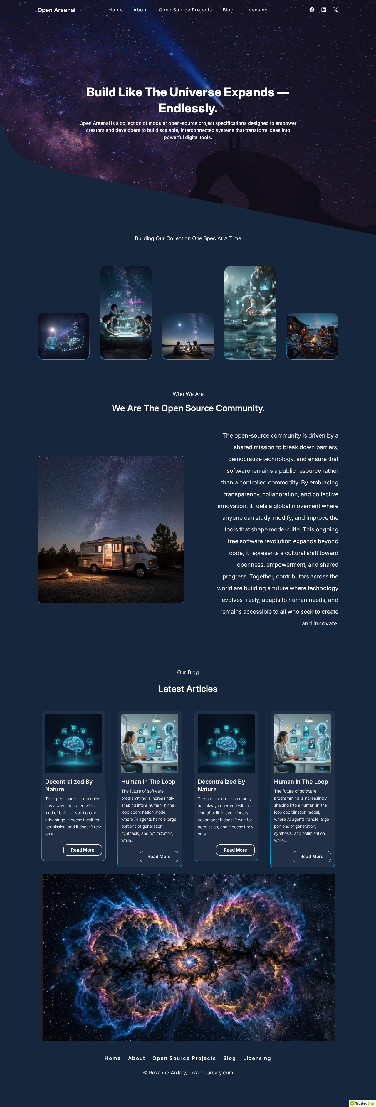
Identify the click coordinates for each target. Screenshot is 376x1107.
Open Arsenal (56, 10)
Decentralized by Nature (69, 785)
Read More (86, 851)
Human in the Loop (148, 781)
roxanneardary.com (211, 1073)
